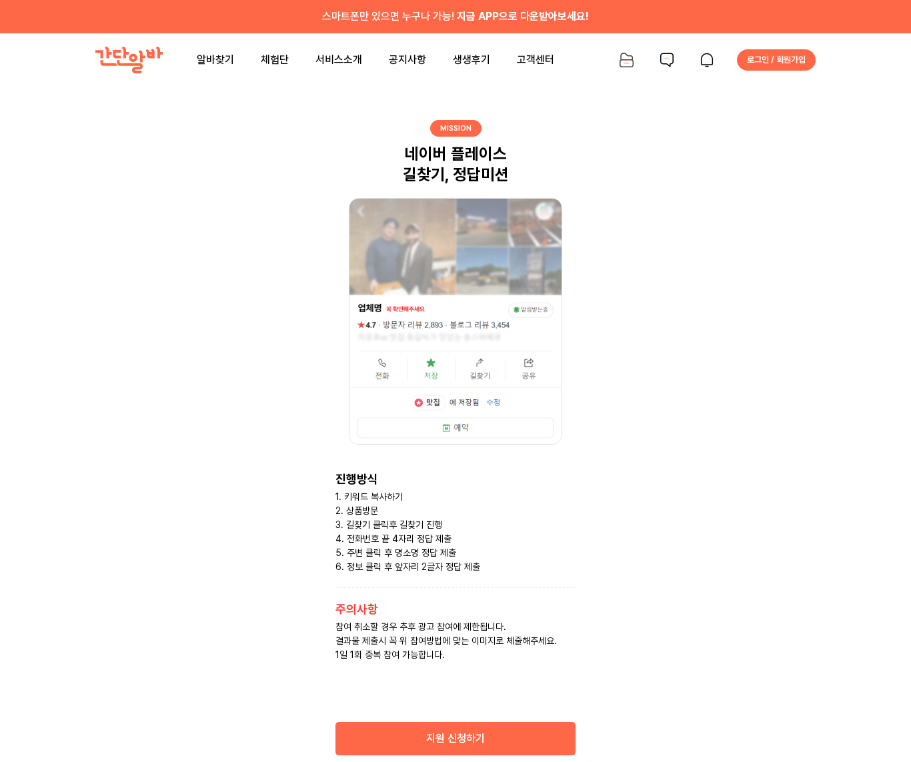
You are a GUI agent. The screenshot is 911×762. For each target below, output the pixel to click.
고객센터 (535, 59)
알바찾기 (215, 59)
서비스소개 (338, 59)
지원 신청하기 (455, 738)
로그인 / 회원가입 (776, 60)
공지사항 (407, 59)
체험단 (275, 59)
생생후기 (471, 59)
